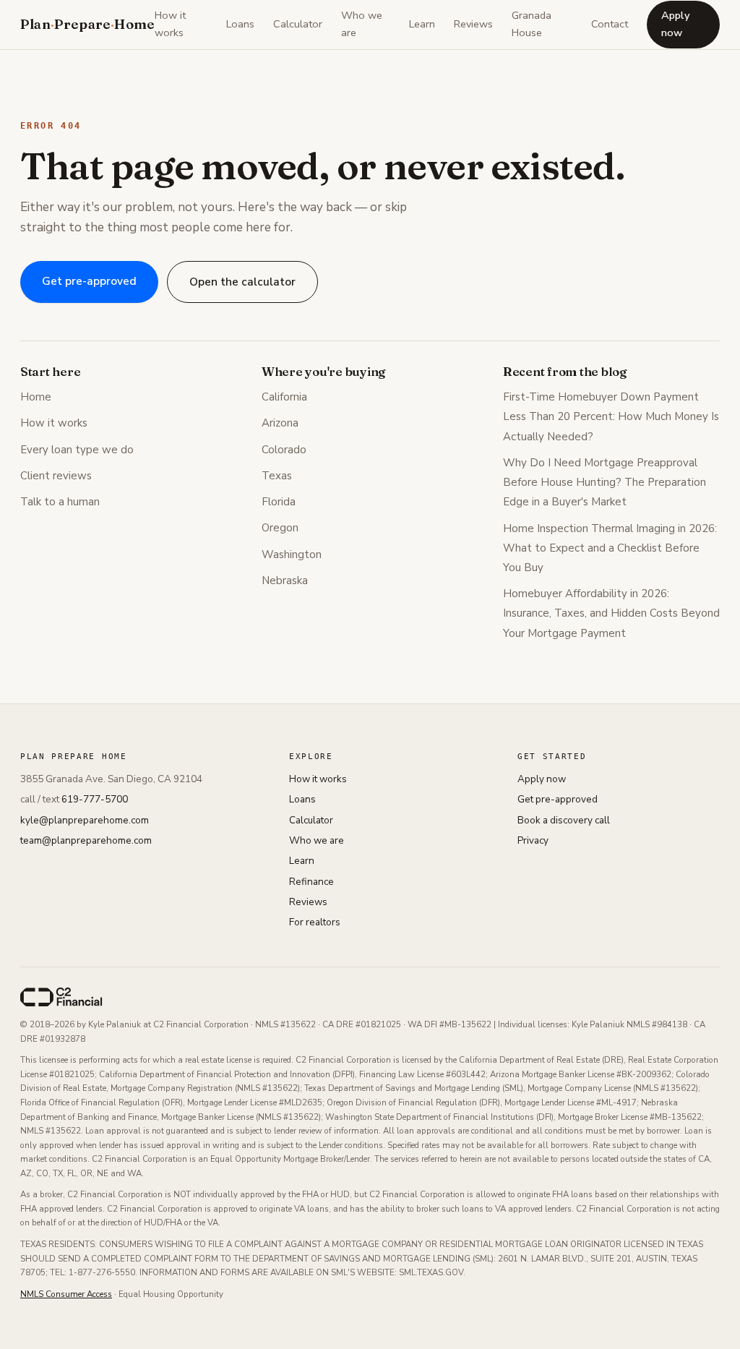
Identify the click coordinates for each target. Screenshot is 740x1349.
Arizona (280, 423)
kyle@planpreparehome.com (84, 820)
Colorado (284, 449)
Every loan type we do (77, 449)
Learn (422, 24)
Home (35, 397)
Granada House (531, 24)
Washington (292, 554)
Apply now (675, 24)
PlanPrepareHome (87, 24)
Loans (240, 24)
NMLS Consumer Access (66, 1294)
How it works (170, 24)
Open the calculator (242, 281)
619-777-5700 (94, 799)
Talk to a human (60, 501)
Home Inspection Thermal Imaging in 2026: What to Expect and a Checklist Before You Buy (610, 548)
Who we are (361, 24)
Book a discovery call (563, 820)
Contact (609, 24)
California (284, 397)
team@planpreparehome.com (86, 840)
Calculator (297, 24)
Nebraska (285, 580)
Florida (279, 501)
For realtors (314, 922)
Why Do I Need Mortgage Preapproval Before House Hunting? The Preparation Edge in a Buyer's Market (604, 482)
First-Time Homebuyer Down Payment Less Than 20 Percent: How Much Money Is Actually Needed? (611, 416)
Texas (277, 475)
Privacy (532, 840)
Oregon (280, 528)
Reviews (473, 24)
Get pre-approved (89, 280)
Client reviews (56, 475)
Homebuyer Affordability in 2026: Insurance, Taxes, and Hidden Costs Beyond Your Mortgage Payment (611, 613)
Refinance (311, 881)
